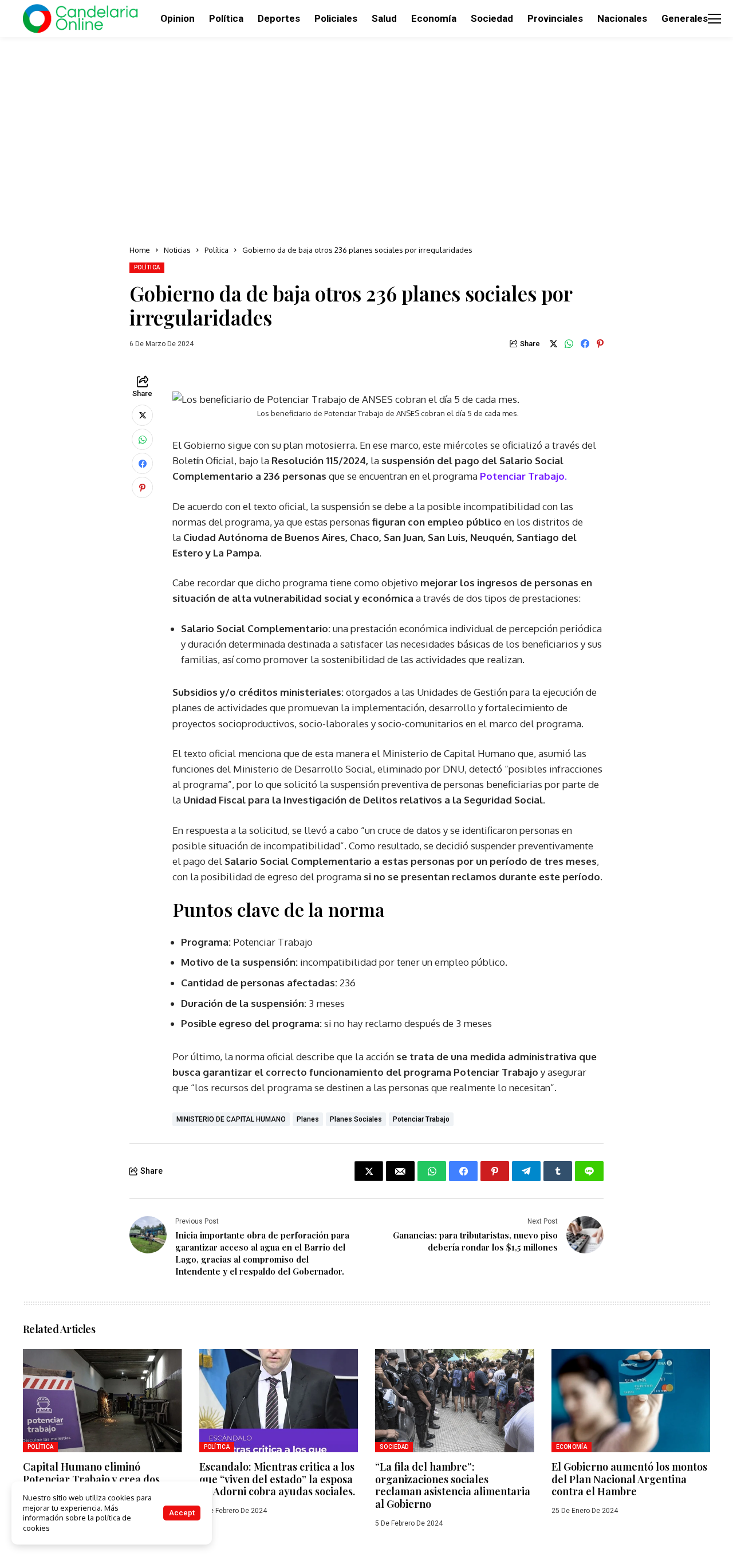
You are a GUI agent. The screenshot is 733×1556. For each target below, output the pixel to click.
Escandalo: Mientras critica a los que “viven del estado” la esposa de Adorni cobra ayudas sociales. (277, 1479)
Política (216, 249)
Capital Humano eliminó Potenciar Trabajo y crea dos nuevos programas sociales (91, 1479)
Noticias (177, 249)
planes (308, 1119)
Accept (182, 1512)
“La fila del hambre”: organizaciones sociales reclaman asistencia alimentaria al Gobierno (452, 1485)
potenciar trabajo (421, 1119)
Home (139, 249)
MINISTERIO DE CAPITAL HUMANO (231, 1119)
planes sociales (356, 1119)
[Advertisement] (366, 137)
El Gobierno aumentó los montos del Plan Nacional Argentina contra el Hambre (629, 1479)
